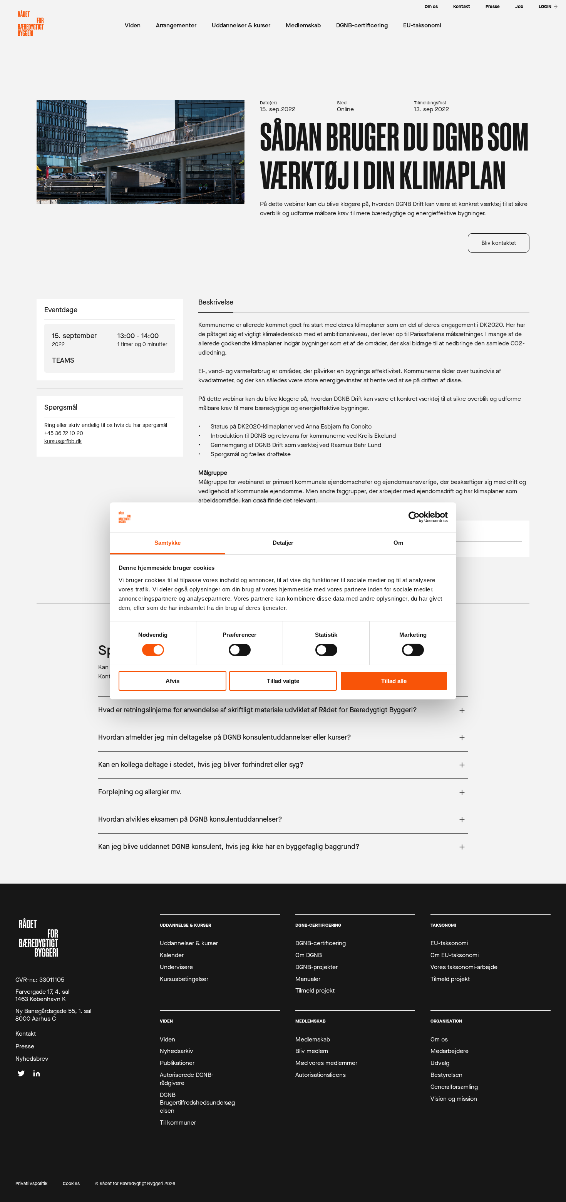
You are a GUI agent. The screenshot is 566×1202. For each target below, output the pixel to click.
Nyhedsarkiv (176, 1051)
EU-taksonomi (449, 943)
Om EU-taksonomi (454, 955)
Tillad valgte (283, 681)
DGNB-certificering (320, 943)
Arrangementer (176, 25)
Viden (167, 1039)
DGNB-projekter (316, 967)
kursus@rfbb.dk (63, 441)
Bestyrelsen (446, 1075)
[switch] (240, 650)
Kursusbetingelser (184, 979)
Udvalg (439, 1063)
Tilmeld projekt (315, 990)
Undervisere (176, 967)
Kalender (172, 955)
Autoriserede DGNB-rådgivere (187, 1079)
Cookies (71, 1184)
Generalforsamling (454, 1087)
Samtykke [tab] (167, 542)
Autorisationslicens (320, 1075)
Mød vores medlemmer (326, 1063)
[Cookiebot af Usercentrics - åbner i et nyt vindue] (414, 517)
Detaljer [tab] (283, 542)
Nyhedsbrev (32, 1059)
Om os (439, 1039)
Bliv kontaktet (499, 242)
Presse (24, 1046)
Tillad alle (394, 681)
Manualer (307, 979)
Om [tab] (398, 542)
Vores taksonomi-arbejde (463, 967)
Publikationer (177, 1063)
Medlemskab (312, 1039)
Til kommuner (178, 1123)
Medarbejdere (449, 1051)
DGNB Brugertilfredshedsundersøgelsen (197, 1103)
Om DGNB (308, 955)
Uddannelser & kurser (189, 943)
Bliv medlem (311, 1051)
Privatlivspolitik (31, 1184)
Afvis (172, 681)
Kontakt (25, 1034)
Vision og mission (453, 1099)
